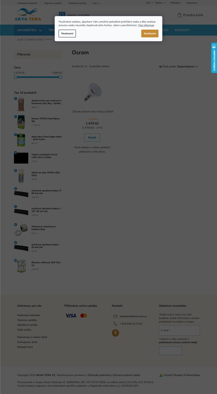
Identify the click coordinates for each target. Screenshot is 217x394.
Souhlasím (150, 33)
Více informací (146, 25)
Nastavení (67, 33)
